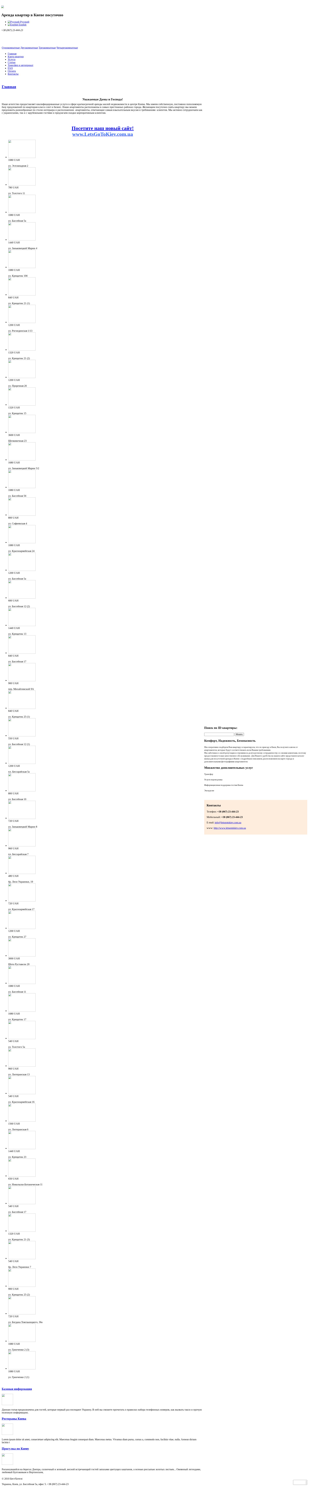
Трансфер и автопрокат (20, 65)
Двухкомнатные (29, 47)
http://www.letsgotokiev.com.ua (230, 828)
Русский (24, 21)
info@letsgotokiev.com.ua (228, 822)
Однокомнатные (11, 47)
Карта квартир (16, 56)
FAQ (10, 68)
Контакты (13, 74)
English (22, 24)
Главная (12, 53)
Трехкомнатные (47, 47)
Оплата (12, 71)
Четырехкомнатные (67, 47)
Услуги (11, 59)
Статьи (11, 62)
